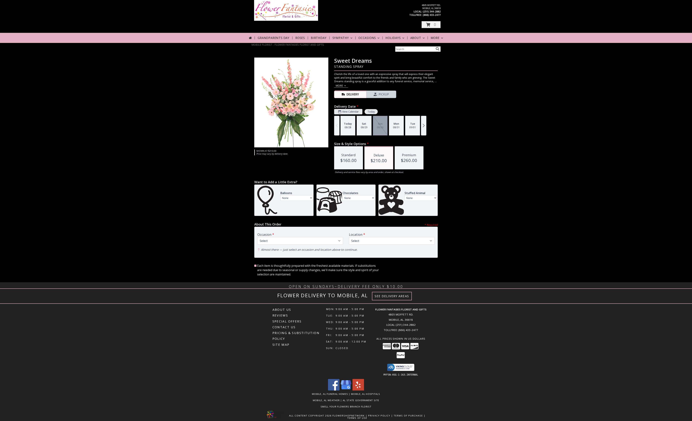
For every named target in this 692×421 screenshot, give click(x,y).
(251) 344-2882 (432, 11)
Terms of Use (357, 418)
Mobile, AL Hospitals (365, 394)
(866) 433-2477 (432, 15)
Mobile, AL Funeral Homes (330, 394)
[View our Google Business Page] (346, 389)
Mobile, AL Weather (326, 400)
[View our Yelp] (358, 389)
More (435, 38)
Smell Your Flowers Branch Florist (346, 406)
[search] (437, 49)
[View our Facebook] (334, 389)
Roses (300, 38)
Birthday (318, 38)
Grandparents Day (273, 38)
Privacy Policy (379, 415)
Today (371, 111)
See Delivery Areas (392, 296)
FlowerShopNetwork (348, 415)
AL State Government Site (361, 400)
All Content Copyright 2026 (310, 415)
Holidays (393, 38)
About (415, 38)
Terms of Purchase (408, 415)
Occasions (367, 38)
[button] (431, 24)
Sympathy (340, 38)
